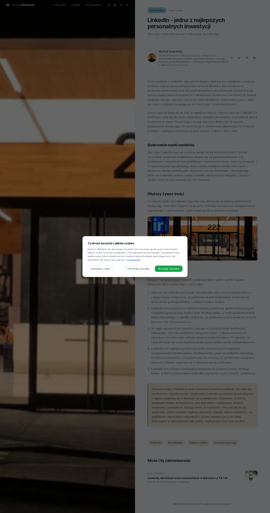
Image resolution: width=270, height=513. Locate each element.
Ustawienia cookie (100, 268)
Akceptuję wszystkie (168, 268)
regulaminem (133, 259)
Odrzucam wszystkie (138, 268)
